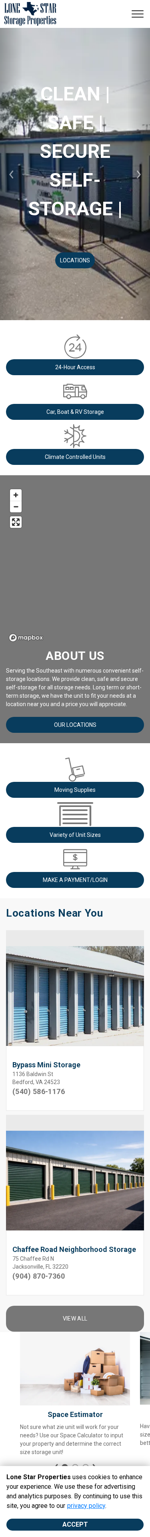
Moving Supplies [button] (75, 790)
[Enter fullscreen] (16, 522)
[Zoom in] (16, 495)
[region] (75, 565)
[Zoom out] (16, 506)
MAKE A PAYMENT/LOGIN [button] (75, 880)
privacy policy (86, 1505)
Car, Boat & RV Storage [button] (75, 412)
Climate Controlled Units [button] (75, 457)
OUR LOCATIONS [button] (75, 725)
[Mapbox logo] (26, 637)
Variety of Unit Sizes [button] (75, 835)
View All (75, 1318)
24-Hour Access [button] (75, 367)
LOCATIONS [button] (75, 260)
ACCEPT (75, 1524)
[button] (11, 174)
